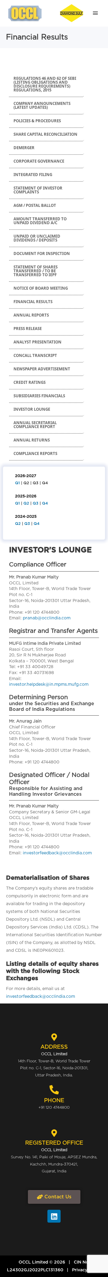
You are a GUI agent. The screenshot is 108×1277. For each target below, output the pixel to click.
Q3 (35, 503)
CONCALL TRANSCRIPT (35, 355)
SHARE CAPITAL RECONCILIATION (45, 134)
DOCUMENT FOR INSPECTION (42, 253)
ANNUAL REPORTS (31, 315)
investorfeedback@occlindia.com (57, 853)
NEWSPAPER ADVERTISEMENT (42, 369)
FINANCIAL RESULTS (33, 301)
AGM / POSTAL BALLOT (35, 205)
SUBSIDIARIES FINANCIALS (39, 395)
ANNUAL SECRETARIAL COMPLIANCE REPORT (35, 424)
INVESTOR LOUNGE (32, 409)
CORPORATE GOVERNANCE (39, 161)
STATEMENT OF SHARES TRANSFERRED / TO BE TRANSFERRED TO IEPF (36, 270)
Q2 (26, 503)
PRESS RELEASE (28, 328)
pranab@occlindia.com (46, 618)
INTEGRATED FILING (33, 174)
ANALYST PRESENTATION (38, 342)
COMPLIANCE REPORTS (35, 453)
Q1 (17, 483)
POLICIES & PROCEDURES (37, 120)
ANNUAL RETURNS (32, 440)
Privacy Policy (86, 1270)
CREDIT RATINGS (30, 382)
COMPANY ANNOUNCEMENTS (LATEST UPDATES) (42, 105)
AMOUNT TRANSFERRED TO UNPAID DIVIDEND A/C (40, 220)
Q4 (45, 503)
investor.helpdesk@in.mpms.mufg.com (48, 684)
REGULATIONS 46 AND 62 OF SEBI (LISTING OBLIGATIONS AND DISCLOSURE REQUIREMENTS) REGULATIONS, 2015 (45, 84)
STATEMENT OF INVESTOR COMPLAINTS (38, 190)
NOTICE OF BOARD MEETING (41, 288)
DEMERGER (24, 147)
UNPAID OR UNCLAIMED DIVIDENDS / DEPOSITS (37, 238)
